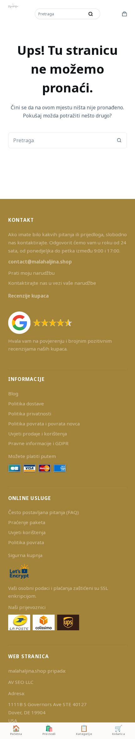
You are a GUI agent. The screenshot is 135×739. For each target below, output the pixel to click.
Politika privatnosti (29, 413)
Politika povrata (26, 542)
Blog (13, 393)
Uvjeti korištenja (27, 532)
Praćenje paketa (26, 522)
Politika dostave (26, 403)
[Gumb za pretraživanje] (90, 14)
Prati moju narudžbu (31, 273)
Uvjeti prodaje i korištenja (37, 433)
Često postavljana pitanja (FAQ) (43, 512)
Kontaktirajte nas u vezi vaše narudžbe (52, 283)
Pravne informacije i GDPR (38, 443)
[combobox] (60, 14)
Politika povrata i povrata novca (44, 423)
